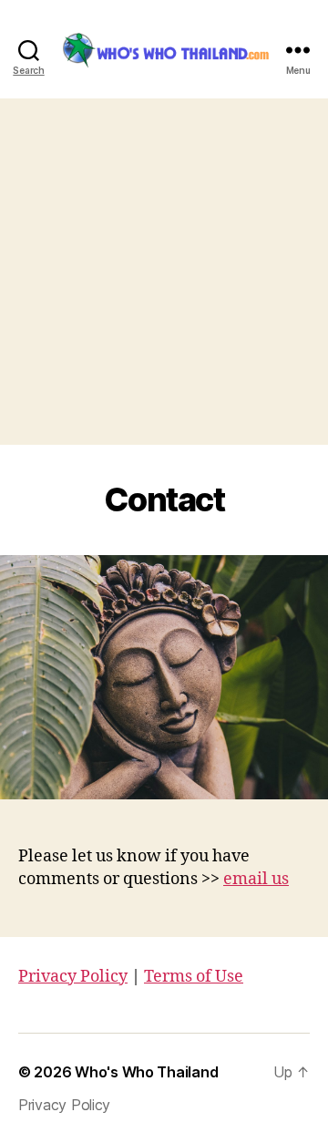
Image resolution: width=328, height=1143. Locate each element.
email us (256, 879)
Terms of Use (193, 976)
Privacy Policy (73, 976)
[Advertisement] (164, 272)
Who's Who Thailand (146, 1072)
